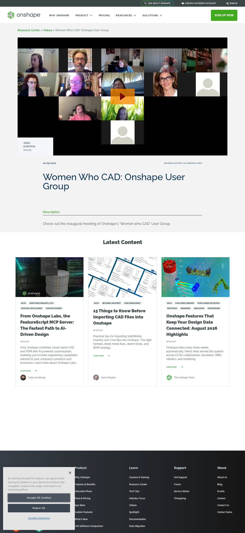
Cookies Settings (39, 518)
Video (199, 163)
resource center (29, 30)
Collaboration (189, 163)
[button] (122, 96)
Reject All (39, 508)
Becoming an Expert (173, 163)
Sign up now (224, 15)
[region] (39, 498)
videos (47, 30)
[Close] (70, 473)
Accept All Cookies (39, 497)
